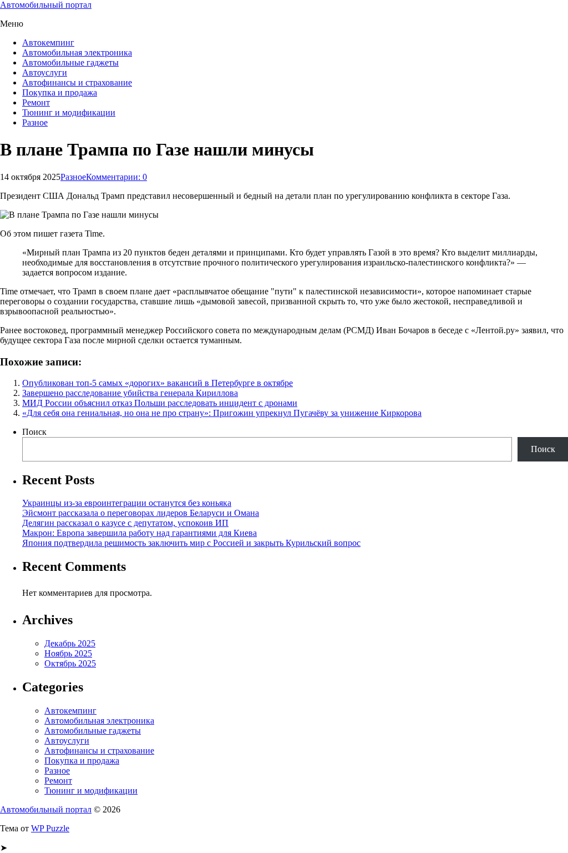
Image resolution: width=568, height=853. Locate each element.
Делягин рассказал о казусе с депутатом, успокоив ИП (125, 523)
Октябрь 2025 (70, 663)
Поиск (34, 431)
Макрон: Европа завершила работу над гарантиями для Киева (139, 533)
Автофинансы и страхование (77, 82)
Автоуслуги (44, 72)
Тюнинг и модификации (68, 112)
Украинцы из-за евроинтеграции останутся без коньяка (126, 503)
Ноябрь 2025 (68, 653)
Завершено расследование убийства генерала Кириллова (130, 393)
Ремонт (36, 102)
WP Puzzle (50, 828)
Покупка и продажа (59, 92)
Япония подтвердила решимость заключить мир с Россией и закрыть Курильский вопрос (191, 543)
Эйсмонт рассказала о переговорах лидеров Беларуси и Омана (140, 513)
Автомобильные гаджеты (70, 62)
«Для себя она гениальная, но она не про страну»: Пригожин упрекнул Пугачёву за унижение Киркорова (222, 413)
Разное (35, 122)
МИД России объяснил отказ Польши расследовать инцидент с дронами (159, 403)
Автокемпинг (48, 42)
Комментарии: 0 (116, 177)
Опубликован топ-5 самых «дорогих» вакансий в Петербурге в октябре (157, 383)
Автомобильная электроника (77, 52)
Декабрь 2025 (69, 643)
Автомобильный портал (46, 4)
